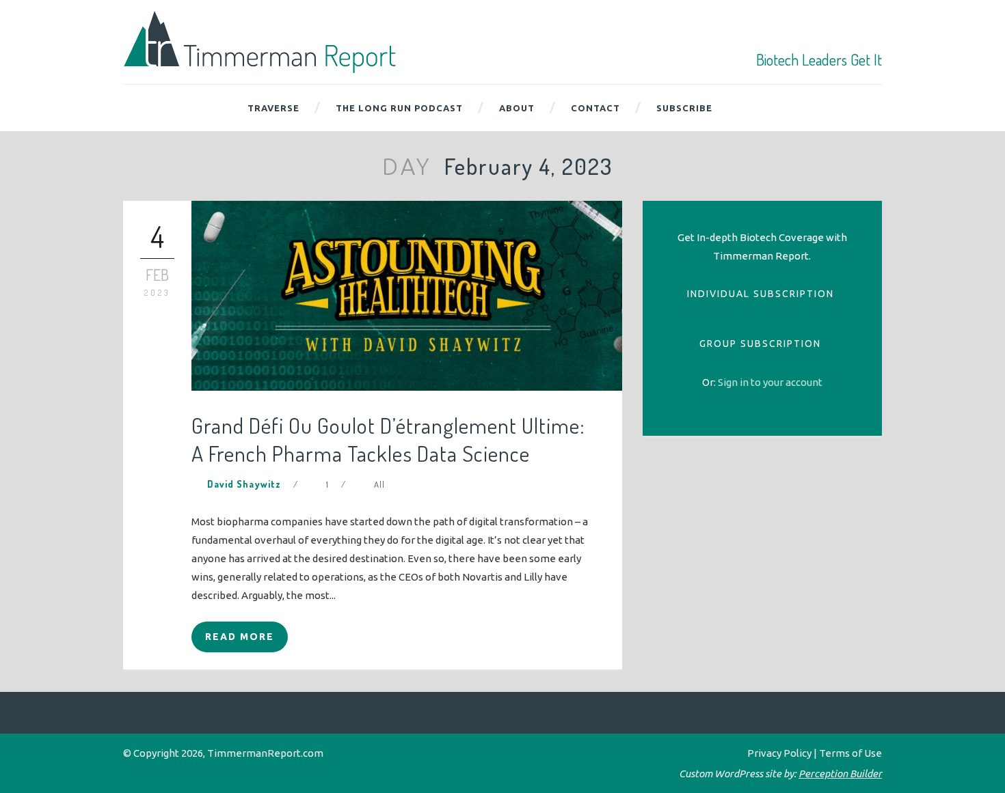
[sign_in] (770, 382)
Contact (595, 108)
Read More (239, 636)
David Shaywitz (244, 484)
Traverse (273, 108)
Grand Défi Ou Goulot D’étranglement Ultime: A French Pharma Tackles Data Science (388, 439)
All (379, 484)
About (517, 108)
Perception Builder (840, 773)
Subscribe (684, 108)
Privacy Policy (779, 753)
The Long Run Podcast (399, 108)
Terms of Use (850, 753)
